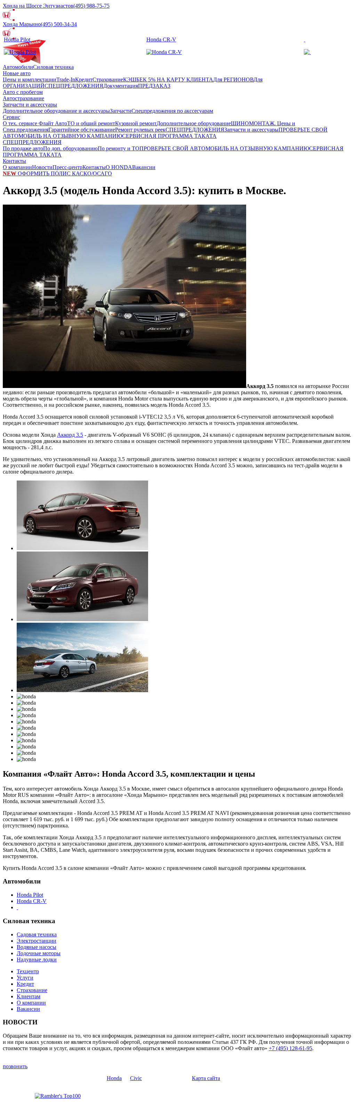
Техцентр (28, 971)
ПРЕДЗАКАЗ (154, 86)
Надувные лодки (37, 959)
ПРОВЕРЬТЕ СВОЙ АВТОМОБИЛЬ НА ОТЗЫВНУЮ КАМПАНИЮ (224, 148)
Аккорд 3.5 (70, 435)
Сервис (11, 117)
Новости (42, 167)
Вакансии (143, 167)
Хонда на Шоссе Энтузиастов (38, 6)
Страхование (107, 79)
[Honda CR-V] (164, 52)
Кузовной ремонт (135, 123)
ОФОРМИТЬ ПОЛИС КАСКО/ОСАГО (57, 173)
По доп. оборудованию (70, 148)
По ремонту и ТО (118, 148)
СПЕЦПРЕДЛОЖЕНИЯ (73, 86)
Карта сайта (206, 1078)
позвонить (15, 1066)
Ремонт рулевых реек (140, 130)
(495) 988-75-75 (91, 6)
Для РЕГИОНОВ (233, 79)
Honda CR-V (161, 39)
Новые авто (17, 73)
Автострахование (23, 98)
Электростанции (36, 941)
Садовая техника (37, 934)
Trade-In (65, 79)
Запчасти (120, 111)
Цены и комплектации (29, 79)
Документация (120, 86)
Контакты (14, 161)
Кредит (83, 79)
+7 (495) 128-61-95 (290, 1048)
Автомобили (18, 67)
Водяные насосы (36, 947)
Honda (114, 1078)
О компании (17, 167)
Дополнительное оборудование (193, 123)
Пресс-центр (67, 167)
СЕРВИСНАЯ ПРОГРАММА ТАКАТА (169, 136)
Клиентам (28, 996)
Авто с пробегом (23, 92)
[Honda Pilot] (20, 52)
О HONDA (119, 167)
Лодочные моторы (38, 953)
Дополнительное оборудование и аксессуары (56, 111)
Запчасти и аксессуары (30, 105)
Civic (136, 1078)
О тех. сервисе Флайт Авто (35, 123)
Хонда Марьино (22, 24)
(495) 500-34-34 (59, 24)
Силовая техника (53, 67)
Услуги (25, 978)
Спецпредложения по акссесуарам (172, 111)
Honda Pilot (17, 39)
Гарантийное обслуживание (81, 130)
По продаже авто (23, 148)
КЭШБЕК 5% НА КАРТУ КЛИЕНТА (168, 79)
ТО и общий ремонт (91, 123)
